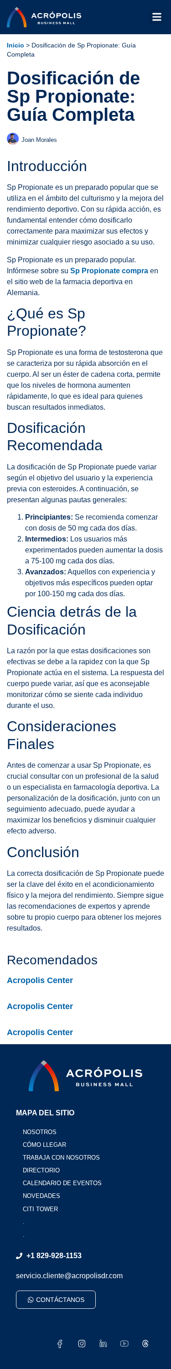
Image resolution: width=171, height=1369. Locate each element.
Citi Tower (40, 1209)
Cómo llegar (44, 1144)
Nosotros (40, 1132)
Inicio (15, 45)
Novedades (41, 1195)
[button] (156, 17)
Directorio (41, 1170)
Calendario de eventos (62, 1183)
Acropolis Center (40, 980)
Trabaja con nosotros (61, 1157)
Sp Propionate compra (109, 271)
